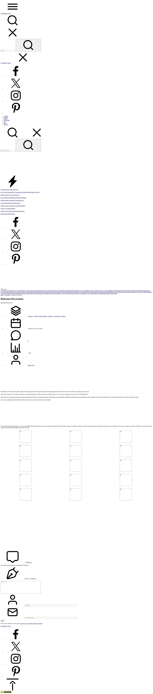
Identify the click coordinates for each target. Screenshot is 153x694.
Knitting (50, 316)
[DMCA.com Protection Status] (6, 692)
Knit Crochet (31, 365)
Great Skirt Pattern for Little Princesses (10, 203)
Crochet (36, 316)
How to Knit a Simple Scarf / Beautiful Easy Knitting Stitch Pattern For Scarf (20, 192)
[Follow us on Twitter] (16, 88)
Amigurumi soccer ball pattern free (9, 189)
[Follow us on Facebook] (16, 76)
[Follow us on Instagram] (16, 101)
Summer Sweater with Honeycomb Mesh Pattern (13, 206)
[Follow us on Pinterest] (16, 113)
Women (64, 316)
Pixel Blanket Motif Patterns (8, 214)
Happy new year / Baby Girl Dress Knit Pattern (13, 211)
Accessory (7, 295)
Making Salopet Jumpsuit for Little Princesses (12, 200)
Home (2, 295)
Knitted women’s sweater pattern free (10, 195)
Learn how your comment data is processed (31, 623)
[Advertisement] (76, 163)
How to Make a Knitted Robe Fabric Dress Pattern (13, 197)
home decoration (43, 316)
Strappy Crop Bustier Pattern (8, 208)
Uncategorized (57, 316)
